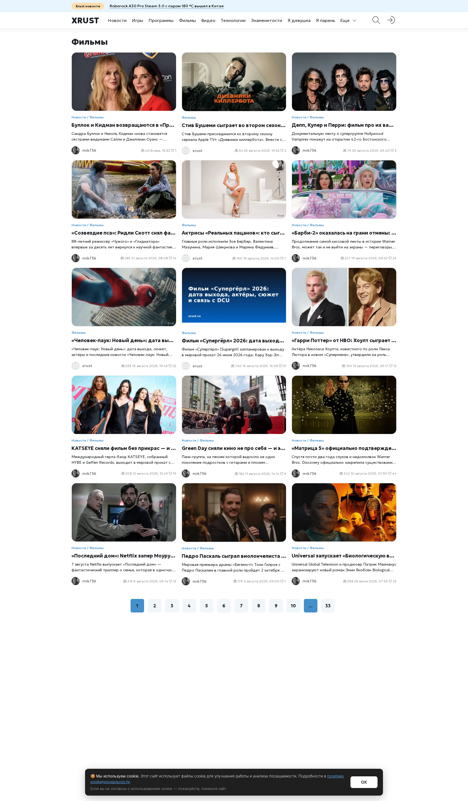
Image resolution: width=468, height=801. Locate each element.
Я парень (325, 20)
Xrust (85, 20)
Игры (137, 20)
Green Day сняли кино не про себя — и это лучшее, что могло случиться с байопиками (234, 448)
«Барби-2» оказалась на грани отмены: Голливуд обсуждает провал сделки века (344, 233)
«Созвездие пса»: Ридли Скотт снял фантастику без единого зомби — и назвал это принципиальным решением (124, 233)
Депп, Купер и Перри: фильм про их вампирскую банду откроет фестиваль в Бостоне (344, 125)
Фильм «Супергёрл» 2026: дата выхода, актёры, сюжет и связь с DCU (234, 341)
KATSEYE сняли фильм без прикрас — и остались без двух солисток (124, 448)
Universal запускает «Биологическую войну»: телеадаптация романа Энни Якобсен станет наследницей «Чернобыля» (344, 556)
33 (328, 605)
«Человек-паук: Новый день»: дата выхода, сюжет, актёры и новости (124, 340)
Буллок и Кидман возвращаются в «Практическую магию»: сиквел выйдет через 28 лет (124, 125)
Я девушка (299, 20)
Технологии (233, 20)
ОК (364, 782)
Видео (208, 20)
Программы (161, 20)
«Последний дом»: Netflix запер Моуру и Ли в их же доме (124, 556)
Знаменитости (266, 20)
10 (293, 605)
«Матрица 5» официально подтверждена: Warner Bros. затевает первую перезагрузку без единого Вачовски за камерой (344, 448)
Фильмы (187, 20)
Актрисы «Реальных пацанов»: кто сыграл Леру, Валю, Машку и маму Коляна (234, 233)
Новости (117, 20)
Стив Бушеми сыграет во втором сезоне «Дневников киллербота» (234, 125)
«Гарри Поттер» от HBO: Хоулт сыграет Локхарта (344, 340)
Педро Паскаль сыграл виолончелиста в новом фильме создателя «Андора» (234, 556)
